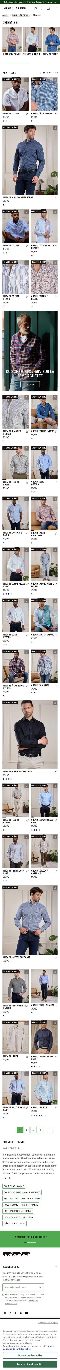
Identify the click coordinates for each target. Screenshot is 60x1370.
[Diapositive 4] (34, 1242)
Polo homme (11, 1204)
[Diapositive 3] (31, 1242)
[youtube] (26, 1313)
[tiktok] (10, 1313)
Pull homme (11, 1198)
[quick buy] (27, 114)
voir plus (7, 1178)
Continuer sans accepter (48, 1322)
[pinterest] (21, 1313)
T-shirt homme (30, 1204)
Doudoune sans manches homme (22, 1192)
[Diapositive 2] (28, 1242)
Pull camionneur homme (18, 1210)
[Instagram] (4, 1313)
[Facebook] (15, 1313)
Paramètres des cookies (30, 1355)
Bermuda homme (31, 1198)
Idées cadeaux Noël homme (19, 1217)
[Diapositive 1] (25, 1242)
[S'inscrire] (40, 1287)
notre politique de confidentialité (28, 1348)
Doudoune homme (14, 1186)
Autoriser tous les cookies (30, 1364)
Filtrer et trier (50, 72)
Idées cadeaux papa (14, 1223)
